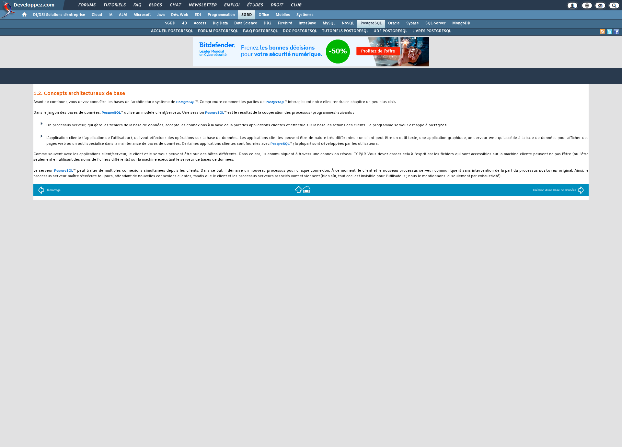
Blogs (155, 5)
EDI (198, 15)
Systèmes (305, 15)
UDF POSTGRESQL (390, 31)
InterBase (307, 23)
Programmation (221, 15)
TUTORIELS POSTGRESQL (345, 31)
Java (161, 15)
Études (254, 5)
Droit (276, 5)
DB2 (267, 23)
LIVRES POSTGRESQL (431, 31)
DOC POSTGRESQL (300, 31)
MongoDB (461, 23)
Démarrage (53, 190)
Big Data (220, 23)
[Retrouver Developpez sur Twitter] (609, 31)
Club (296, 5)
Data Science (245, 23)
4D (184, 23)
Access (200, 23)
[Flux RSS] (602, 31)
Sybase (412, 23)
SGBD (246, 15)
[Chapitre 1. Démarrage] (299, 189)
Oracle (394, 23)
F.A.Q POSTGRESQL (260, 31)
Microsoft (142, 15)
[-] (306, 189)
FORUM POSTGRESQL (218, 31)
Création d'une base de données (554, 190)
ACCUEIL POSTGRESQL (172, 31)
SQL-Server (435, 23)
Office (264, 15)
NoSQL (348, 23)
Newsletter (202, 5)
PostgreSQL (371, 23)
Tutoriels (114, 5)
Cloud (97, 15)
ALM (123, 15)
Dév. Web (179, 15)
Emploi (231, 5)
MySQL (329, 23)
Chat (175, 5)
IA (110, 15)
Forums (86, 5)
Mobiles (283, 15)
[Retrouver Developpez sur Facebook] (616, 31)
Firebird (285, 23)
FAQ (137, 5)
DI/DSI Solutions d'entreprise (59, 15)
